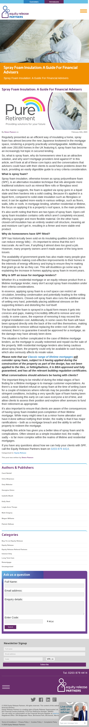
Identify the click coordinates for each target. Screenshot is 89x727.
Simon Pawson (10, 132)
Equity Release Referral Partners (14, 549)
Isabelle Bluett (7, 496)
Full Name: (11, 581)
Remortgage (6, 562)
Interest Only (7, 554)
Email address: (13, 590)
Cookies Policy (36, 722)
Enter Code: (12, 617)
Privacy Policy (23, 722)
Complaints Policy (50, 722)
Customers (34, 2)
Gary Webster (7, 484)
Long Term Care (8, 558)
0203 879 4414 (60, 448)
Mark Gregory (7, 513)
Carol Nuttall (7, 473)
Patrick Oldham (8, 524)
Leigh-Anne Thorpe (9, 507)
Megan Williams (8, 518)
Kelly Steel (6, 501)
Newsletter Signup (15, 643)
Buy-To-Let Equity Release (12, 541)
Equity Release (20, 453)
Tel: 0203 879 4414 (75, 673)
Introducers (54, 2)
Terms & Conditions (9, 722)
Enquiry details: (14, 599)
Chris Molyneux (8, 479)
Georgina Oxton (8, 490)
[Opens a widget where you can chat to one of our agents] (73, 713)
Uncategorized (7, 566)
